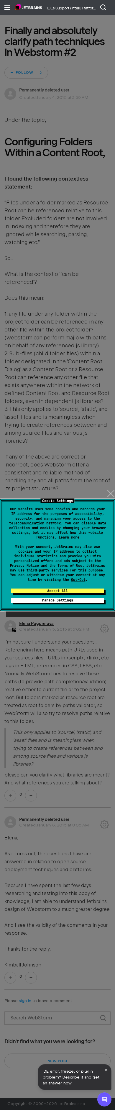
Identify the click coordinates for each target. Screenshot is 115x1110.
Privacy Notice (24, 565)
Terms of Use (70, 565)
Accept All (57, 591)
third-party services (47, 570)
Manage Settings (57, 600)
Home (28, 7)
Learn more (69, 537)
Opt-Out (78, 579)
